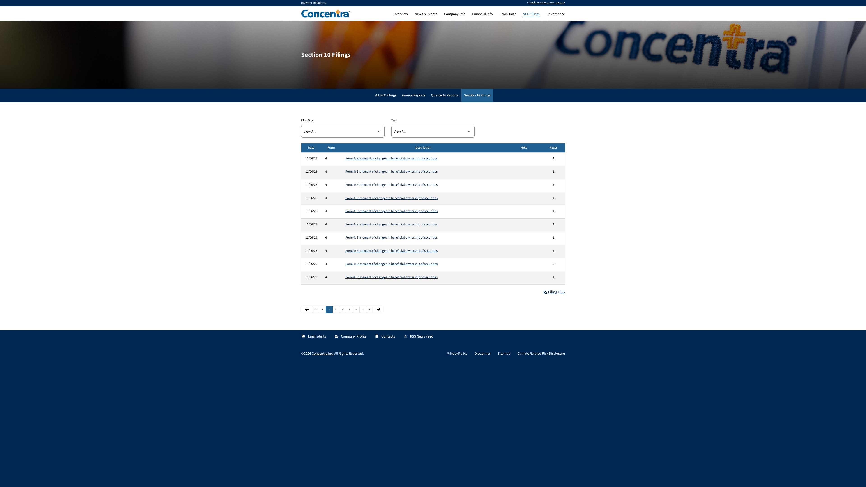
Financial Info (482, 13)
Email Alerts (314, 336)
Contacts (385, 336)
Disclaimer (482, 353)
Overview (400, 13)
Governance (555, 13)
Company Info (454, 13)
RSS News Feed (418, 336)
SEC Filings (531, 13)
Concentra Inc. (323, 353)
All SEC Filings (385, 95)
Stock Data (508, 13)
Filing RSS (554, 292)
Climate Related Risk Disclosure (541, 353)
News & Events (426, 13)
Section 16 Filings (477, 95)
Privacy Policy (457, 353)
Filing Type (307, 120)
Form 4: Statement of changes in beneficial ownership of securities (391, 158)
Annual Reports (414, 95)
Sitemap (504, 353)
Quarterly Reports (445, 95)
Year (393, 120)
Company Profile (350, 336)
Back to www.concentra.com (547, 2)
